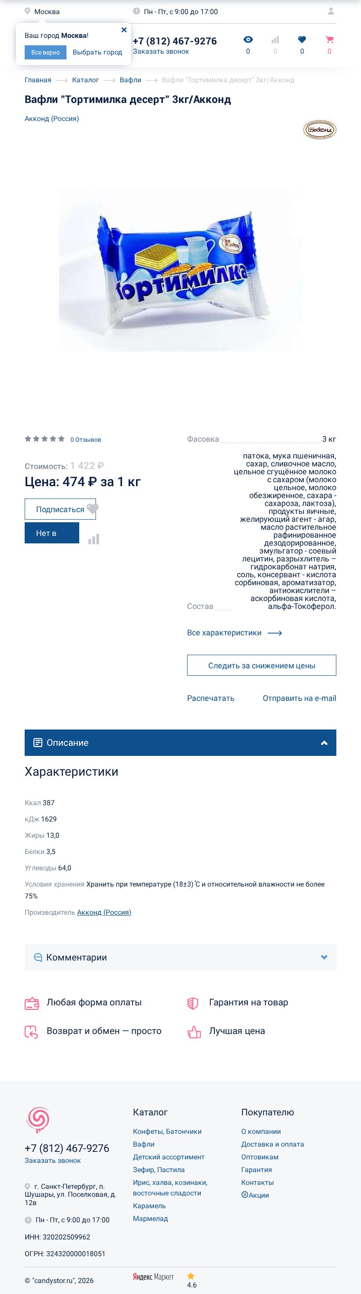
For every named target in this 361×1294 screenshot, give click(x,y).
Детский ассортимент (169, 1157)
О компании (261, 1131)
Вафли (144, 1144)
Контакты (257, 1182)
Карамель (149, 1206)
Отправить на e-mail (299, 698)
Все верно (45, 52)
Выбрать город (97, 52)
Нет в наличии (51, 535)
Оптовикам (260, 1157)
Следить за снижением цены (262, 665)
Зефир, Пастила (159, 1170)
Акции (259, 1195)
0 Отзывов (85, 439)
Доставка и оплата (272, 1144)
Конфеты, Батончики (167, 1131)
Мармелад (150, 1218)
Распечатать (211, 698)
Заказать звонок (161, 51)
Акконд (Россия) (52, 118)
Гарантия (256, 1170)
